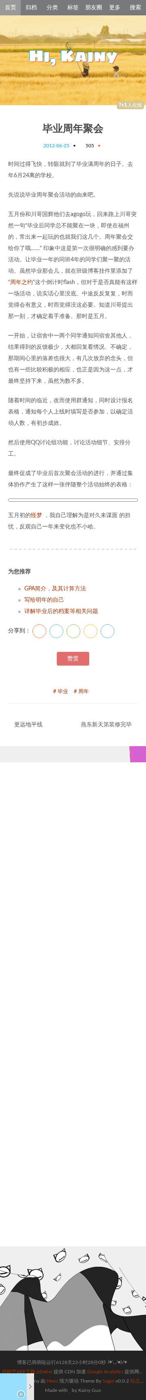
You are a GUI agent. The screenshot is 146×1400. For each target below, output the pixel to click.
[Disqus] (73, 891)
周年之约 (21, 282)
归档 (31, 8)
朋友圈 (93, 8)
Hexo (52, 1381)
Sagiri (108, 1381)
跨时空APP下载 (18, 1371)
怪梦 (36, 515)
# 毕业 (60, 691)
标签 (73, 8)
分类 (52, 8)
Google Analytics (105, 1371)
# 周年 (81, 691)
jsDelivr (44, 1371)
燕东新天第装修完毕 (106, 725)
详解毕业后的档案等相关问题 (61, 611)
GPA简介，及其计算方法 (55, 589)
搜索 (135, 8)
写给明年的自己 (44, 600)
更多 (114, 8)
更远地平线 (28, 725)
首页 (10, 8)
